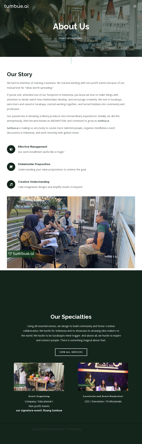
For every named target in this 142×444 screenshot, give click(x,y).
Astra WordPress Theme (96, 429)
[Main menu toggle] (135, 6)
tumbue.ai (103, 120)
